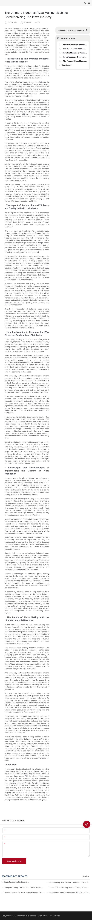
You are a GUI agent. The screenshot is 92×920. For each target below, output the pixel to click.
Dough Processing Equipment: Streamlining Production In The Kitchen (17, 882)
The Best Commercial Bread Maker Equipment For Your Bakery (24, 892)
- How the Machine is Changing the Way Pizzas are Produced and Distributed (74, 53)
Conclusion (67, 65)
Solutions (86, 876)
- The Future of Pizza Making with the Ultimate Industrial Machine (74, 61)
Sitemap (57, 916)
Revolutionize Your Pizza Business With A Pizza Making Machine (69, 892)
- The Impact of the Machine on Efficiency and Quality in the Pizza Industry (74, 49)
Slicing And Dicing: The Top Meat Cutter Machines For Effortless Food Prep (24, 887)
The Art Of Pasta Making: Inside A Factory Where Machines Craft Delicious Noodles (69, 887)
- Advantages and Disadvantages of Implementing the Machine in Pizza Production (74, 57)
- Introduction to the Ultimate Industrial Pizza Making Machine (74, 45)
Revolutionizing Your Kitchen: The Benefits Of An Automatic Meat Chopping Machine (69, 882)
